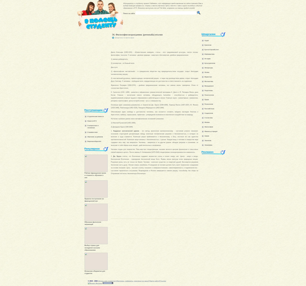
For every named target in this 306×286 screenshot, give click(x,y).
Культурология (210, 63)
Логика (207, 72)
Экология (208, 140)
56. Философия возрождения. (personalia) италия (137, 34)
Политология (209, 95)
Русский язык (209, 109)
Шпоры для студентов (106, 281)
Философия (209, 127)
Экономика (208, 145)
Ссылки (163, 281)
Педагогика (209, 90)
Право (207, 99)
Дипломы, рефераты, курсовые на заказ (132, 281)
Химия (207, 136)
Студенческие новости (95, 116)
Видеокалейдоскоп (94, 141)
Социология (209, 113)
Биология (208, 45)
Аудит (207, 40)
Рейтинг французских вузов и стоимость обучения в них (95, 175)
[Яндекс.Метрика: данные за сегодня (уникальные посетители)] (95, 283)
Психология (209, 104)
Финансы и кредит (211, 131)
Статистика (209, 118)
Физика (207, 122)
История (207, 59)
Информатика (209, 54)
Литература (209, 68)
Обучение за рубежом (95, 137)
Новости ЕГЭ (92, 121)
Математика (209, 81)
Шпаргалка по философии (124, 38)
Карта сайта (154, 281)
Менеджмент (209, 86)
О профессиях (92, 132)
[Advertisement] (95, 67)
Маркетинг (208, 77)
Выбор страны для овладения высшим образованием (92, 247)
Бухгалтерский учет (212, 49)
